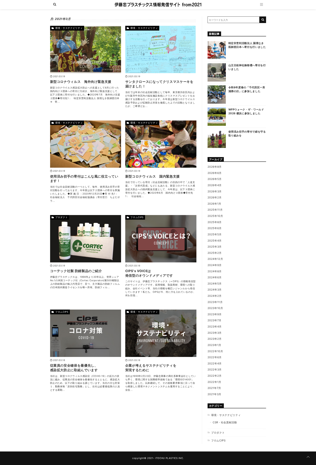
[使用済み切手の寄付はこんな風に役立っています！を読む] (85, 144)
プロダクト (61, 217)
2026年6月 (215, 172)
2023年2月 (215, 338)
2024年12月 (215, 258)
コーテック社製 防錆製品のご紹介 (76, 271)
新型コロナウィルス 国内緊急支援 (152, 176)
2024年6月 (215, 277)
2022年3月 (215, 369)
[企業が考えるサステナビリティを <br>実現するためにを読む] (160, 333)
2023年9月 (215, 314)
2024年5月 (215, 283)
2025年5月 (215, 234)
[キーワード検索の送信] (262, 19)
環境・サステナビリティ (69, 28)
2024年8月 (215, 271)
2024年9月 (215, 265)
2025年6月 (215, 228)
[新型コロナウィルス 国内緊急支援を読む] (160, 144)
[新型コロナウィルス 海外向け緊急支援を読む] (85, 49)
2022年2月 (215, 375)
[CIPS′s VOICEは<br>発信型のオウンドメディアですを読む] (160, 238)
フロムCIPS (136, 217)
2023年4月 (215, 326)
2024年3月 (215, 289)
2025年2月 (215, 252)
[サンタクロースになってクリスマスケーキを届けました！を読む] (160, 49)
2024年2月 (215, 295)
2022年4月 (215, 363)
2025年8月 (215, 222)
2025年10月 (215, 215)
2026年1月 (214, 203)
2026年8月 (215, 166)
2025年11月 (215, 209)
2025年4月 (215, 240)
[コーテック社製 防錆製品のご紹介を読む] (85, 238)
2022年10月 (215, 351)
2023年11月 (215, 302)
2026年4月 (215, 185)
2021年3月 (214, 394)
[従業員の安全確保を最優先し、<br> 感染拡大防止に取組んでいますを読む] (85, 333)
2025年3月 (215, 246)
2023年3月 (215, 332)
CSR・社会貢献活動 (225, 422)
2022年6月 (215, 357)
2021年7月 (214, 387)
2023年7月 (214, 320)
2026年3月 (215, 191)
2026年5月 (215, 178)
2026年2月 (215, 197)
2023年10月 (215, 308)
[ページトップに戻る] (308, 457)
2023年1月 (214, 345)
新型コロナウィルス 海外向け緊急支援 (81, 82)
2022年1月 (214, 381)
